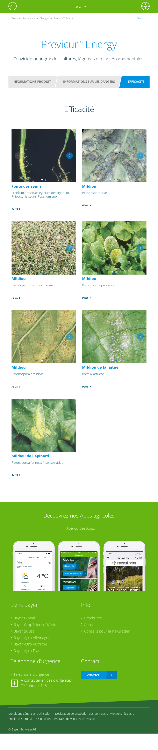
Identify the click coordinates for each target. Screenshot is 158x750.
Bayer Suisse (24, 631)
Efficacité (136, 81)
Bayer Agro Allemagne (32, 637)
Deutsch (141, 18)
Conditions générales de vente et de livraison (67, 719)
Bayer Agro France (29, 650)
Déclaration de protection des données (80, 713)
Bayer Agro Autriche (30, 644)
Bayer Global (24, 617)
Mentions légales (121, 713)
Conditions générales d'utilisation (29, 713)
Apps (88, 624)
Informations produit (32, 81)
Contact (93, 675)
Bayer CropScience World (35, 624)
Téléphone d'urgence (31, 674)
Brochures (93, 617)
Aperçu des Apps (80, 528)
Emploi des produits (21, 719)
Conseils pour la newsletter (107, 631)
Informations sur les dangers (89, 81)
